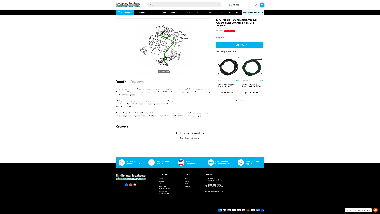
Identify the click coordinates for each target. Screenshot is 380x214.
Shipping (187, 186)
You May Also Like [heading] (226, 51)
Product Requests (164, 188)
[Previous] (218, 74)
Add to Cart (229, 93)
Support (161, 181)
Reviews (137, 82)
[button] (190, 137)
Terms (186, 178)
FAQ (160, 183)
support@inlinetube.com (215, 191)
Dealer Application (164, 193)
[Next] (262, 74)
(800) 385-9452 (214, 185)
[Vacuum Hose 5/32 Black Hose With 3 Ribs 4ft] (228, 67)
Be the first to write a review (190, 138)
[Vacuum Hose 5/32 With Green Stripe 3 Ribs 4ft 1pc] (252, 67)
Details (121, 82)
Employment (163, 191)
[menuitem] (125, 12)
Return (186, 183)
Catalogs (161, 178)
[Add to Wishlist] (238, 58)
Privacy (186, 181)
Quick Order (162, 186)
